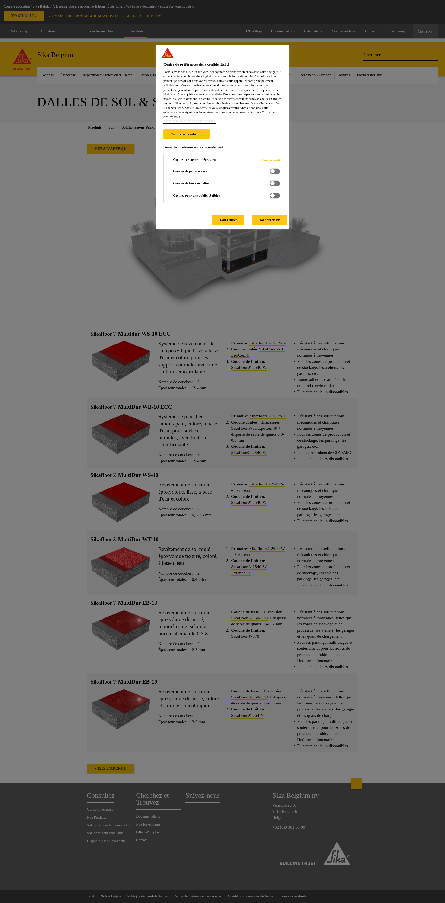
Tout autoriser (269, 220)
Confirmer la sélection (186, 134)
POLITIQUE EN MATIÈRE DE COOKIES (189, 121)
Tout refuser (228, 220)
